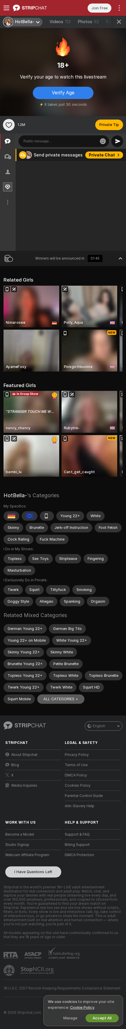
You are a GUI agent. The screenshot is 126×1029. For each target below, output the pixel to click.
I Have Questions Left (33, 872)
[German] (11, 516)
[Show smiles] (102, 141)
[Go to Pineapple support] (10, 970)
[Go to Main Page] (38, 8)
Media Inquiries (24, 785)
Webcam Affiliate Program (27, 855)
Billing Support (77, 845)
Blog (15, 765)
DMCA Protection (79, 855)
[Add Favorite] (9, 125)
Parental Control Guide (84, 796)
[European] (30, 516)
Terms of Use (76, 765)
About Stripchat (24, 755)
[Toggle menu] (6, 8)
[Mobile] (47, 516)
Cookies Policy (78, 785)
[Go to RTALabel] (11, 955)
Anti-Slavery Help (79, 806)
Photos (88, 21)
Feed (111, 21)
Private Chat (102, 155)
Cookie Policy (82, 1007)
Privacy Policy (77, 755)
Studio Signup (17, 845)
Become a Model (19, 834)
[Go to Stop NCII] (38, 970)
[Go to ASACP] (33, 955)
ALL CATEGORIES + (60, 699)
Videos (60, 21)
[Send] (117, 141)
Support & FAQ (77, 834)
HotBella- (15, 495)
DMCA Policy (76, 775)
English (99, 726)
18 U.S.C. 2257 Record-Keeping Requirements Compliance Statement (62, 988)
